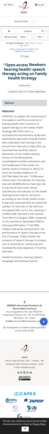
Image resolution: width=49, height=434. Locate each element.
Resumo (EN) (10, 36)
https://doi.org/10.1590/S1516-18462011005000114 (24, 50)
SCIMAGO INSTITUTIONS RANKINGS (27, 91)
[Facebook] (28, 372)
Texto (23, 36)
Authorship (24, 85)
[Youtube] (31, 372)
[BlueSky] (18, 372)
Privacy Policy (39, 424)
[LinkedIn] (24, 372)
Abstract (9, 103)
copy (24, 56)
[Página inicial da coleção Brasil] (24, 352)
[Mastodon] (21, 372)
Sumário (28, 31)
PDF (40, 36)
